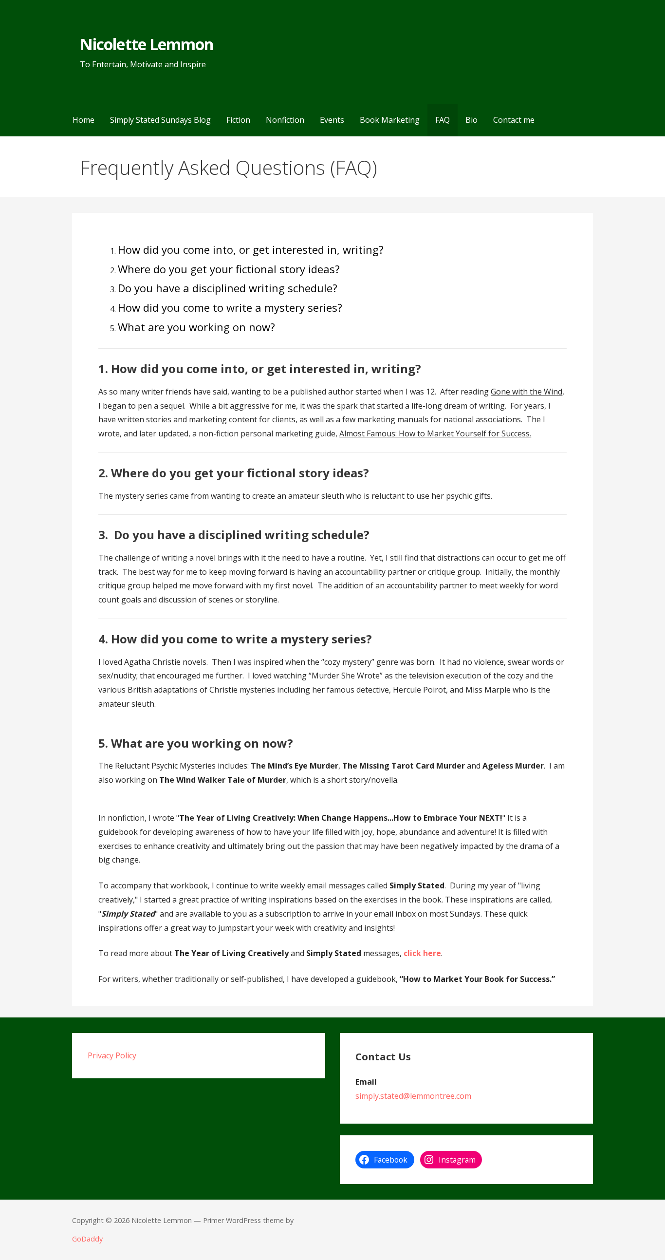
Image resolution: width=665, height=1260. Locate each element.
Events (332, 119)
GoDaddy (87, 1238)
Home (83, 119)
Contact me (514, 119)
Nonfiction (285, 119)
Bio (471, 119)
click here (422, 953)
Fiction (238, 119)
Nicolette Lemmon (146, 44)
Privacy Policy (112, 1055)
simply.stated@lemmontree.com (413, 1096)
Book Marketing (390, 119)
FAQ (442, 119)
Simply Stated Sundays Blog (160, 119)
